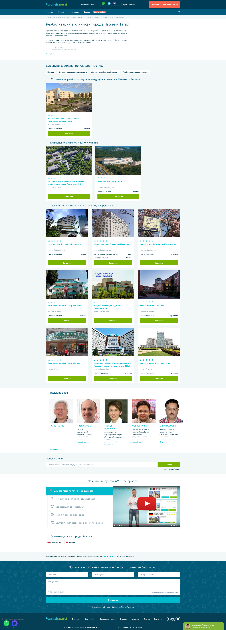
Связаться (69, 134)
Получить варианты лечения (164, 5)
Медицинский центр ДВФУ (109, 181)
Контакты (135, 619)
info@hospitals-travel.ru (133, 627)
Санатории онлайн (107, 619)
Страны (60, 12)
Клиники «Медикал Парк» (152, 305)
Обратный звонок (129, 5)
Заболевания (74, 12)
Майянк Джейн (167, 425)
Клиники (49, 12)
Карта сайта (159, 619)
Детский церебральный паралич (104, 72)
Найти (169, 465)
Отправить (113, 600)
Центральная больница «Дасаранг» (64, 244)
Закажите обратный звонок (123, 607)
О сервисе (76, 619)
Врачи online (99, 12)
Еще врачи (53, 449)
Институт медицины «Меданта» (155, 363)
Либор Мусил (84, 425)
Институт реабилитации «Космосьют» (158, 244)
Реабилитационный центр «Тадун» (64, 363)
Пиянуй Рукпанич (109, 427)
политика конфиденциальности (165, 592)
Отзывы (87, 12)
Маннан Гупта (139, 425)
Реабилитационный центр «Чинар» (64, 305)
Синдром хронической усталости (73, 72)
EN (69, 627)
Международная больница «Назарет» (111, 244)
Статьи (147, 619)
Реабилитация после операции (136, 72)
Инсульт (50, 72)
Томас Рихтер (56, 425)
